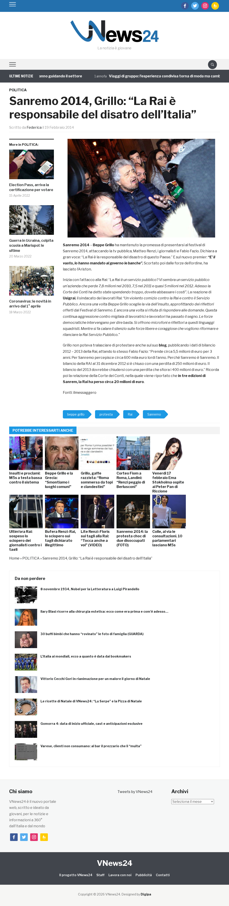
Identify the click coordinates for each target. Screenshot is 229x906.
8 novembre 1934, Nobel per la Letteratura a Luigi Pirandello (89, 589)
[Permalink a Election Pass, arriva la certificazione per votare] (31, 166)
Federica (34, 127)
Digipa (146, 894)
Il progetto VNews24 (75, 875)
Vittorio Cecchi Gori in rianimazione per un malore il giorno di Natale (95, 679)
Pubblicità (144, 875)
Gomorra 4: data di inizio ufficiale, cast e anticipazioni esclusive (91, 723)
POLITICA (18, 90)
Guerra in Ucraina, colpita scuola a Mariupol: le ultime (31, 245)
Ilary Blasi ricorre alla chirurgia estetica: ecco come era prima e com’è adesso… (104, 611)
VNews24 (114, 863)
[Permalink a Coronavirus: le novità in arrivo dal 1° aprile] (31, 282)
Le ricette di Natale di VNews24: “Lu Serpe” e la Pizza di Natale (91, 701)
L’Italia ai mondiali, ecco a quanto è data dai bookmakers (85, 656)
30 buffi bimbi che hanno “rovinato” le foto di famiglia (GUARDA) (92, 634)
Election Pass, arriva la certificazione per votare (31, 187)
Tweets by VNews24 (135, 792)
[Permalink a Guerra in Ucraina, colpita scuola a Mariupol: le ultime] (31, 221)
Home (14, 558)
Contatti (163, 875)
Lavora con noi (119, 875)
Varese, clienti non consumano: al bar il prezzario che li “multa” (91, 746)
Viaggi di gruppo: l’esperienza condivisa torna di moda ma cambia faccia (157, 76)
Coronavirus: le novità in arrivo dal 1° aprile (30, 303)
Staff (100, 875)
